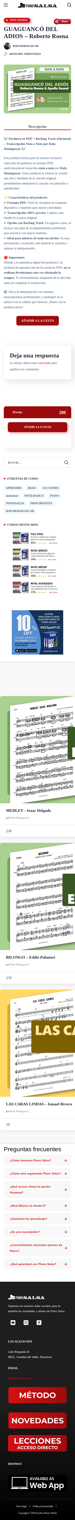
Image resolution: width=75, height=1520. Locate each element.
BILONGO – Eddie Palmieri (30, 957)
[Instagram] (26, 1323)
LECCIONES (51, 488)
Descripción (37, 126)
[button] (69, 5)
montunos (12, 495)
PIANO (54, 495)
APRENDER (13, 488)
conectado (44, 363)
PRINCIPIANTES (41, 503)
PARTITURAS (32, 53)
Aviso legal (21, 1506)
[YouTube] (13, 1323)
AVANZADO (16, 53)
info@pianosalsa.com (20, 1378)
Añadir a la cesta (37, 320)
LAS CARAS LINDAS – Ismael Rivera (39, 1104)
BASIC (32, 488)
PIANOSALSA (15, 503)
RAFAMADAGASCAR (20, 511)
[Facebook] (39, 1323)
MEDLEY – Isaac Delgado (28, 810)
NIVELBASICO (34, 495)
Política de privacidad (43, 1506)
